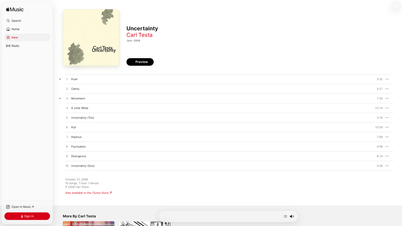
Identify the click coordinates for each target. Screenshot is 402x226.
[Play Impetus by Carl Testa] (67, 137)
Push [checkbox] (74, 79)
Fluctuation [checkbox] (78, 146)
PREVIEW (378, 79)
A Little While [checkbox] (79, 108)
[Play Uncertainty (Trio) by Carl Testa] (67, 118)
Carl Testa (139, 35)
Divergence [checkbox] (78, 156)
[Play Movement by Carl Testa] (67, 98)
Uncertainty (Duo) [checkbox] (83, 165)
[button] (27, 20)
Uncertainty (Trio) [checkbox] (82, 117)
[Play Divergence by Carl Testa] (67, 156)
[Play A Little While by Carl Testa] (67, 108)
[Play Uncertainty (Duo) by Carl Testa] (67, 166)
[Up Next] (285, 216)
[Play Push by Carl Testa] (67, 79)
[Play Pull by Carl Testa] (67, 127)
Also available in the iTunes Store (87, 192)
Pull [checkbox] (73, 127)
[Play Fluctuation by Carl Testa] (67, 147)
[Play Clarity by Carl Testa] (67, 89)
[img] (14, 9)
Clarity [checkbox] (75, 88)
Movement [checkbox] (78, 98)
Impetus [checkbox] (76, 137)
